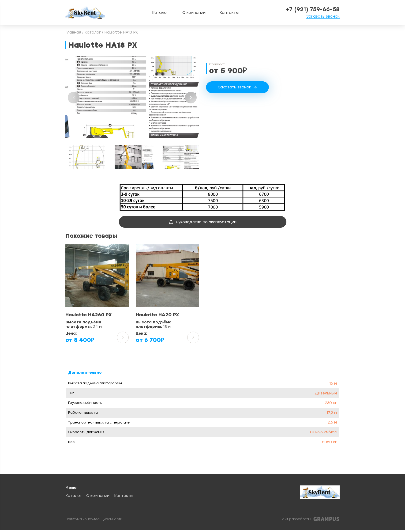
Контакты (229, 12)
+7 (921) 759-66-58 (312, 9)
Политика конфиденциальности (93, 519)
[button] (73, 97)
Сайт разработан (310, 519)
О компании (194, 12)
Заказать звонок (323, 17)
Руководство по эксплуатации (206, 222)
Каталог (160, 12)
